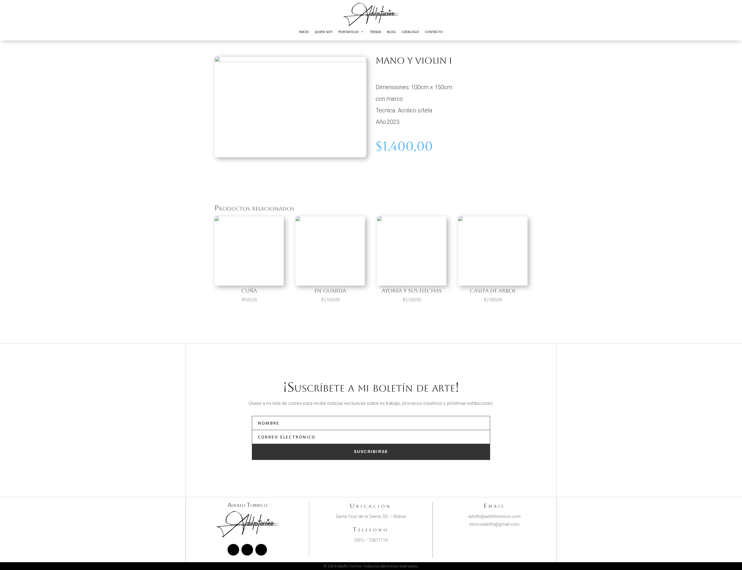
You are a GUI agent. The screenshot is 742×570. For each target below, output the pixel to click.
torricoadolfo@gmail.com (494, 524)
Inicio (304, 32)
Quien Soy (323, 32)
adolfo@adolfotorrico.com (494, 516)
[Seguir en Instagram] (247, 550)
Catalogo (410, 32)
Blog (391, 32)
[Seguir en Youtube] (261, 550)
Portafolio (348, 32)
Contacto (434, 32)
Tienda (375, 32)
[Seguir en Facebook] (233, 550)
